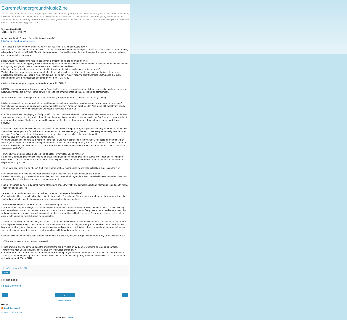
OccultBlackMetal (11, 308)
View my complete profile (11, 312)
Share (6, 272)
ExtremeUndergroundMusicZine (34, 8)
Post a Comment (11, 285)
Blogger (70, 317)
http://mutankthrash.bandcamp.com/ (18, 40)
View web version (65, 300)
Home (65, 295)
